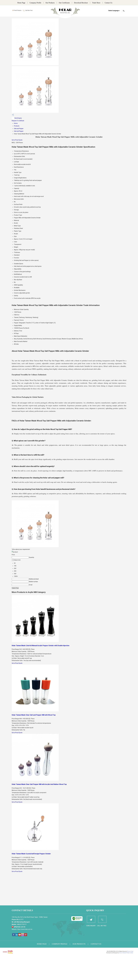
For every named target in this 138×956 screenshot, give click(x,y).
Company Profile (35, 3)
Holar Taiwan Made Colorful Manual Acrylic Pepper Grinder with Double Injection (40, 645)
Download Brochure (81, 3)
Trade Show (96, 3)
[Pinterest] (25, 935)
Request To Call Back (18, 120)
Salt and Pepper (18, 128)
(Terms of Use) (130, 951)
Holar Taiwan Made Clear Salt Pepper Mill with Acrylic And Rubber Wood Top (39, 784)
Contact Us (108, 3)
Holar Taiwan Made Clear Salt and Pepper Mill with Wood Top (34, 715)
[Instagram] (22, 935)
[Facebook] (13, 935)
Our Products (50, 3)
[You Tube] (19, 935)
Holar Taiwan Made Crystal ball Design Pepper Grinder (31, 854)
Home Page (21, 3)
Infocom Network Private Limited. (126, 952)
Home (16, 123)
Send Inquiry (18, 118)
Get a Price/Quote (17, 140)
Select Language (113, 10)
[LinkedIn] (16, 935)
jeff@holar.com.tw (19, 927)
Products (16, 126)
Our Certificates (64, 3)
